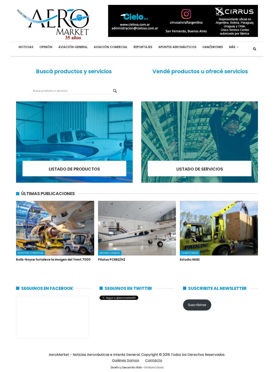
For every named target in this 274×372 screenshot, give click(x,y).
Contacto (153, 360)
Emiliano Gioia (154, 367)
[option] (137, 233)
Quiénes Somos (125, 360)
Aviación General (73, 47)
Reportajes (143, 47)
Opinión (45, 47)
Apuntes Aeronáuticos (177, 47)
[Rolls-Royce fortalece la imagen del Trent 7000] (55, 228)
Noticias (26, 47)
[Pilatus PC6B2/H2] (137, 228)
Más (232, 47)
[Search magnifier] (115, 91)
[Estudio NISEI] (219, 228)
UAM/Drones (213, 47)
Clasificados (189, 253)
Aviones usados (110, 253)
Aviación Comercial (110, 47)
